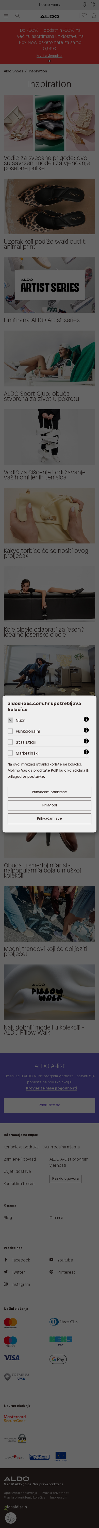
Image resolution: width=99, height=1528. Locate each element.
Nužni (21, 721)
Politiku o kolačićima (68, 771)
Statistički (26, 742)
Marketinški (27, 753)
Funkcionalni (28, 731)
